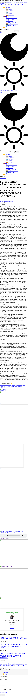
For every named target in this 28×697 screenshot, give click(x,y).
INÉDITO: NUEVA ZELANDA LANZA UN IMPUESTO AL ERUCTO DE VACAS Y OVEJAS (13, 638)
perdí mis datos (3, 692)
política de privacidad (11, 2)
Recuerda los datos (6, 689)
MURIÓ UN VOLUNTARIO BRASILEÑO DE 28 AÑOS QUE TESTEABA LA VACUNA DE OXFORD (13, 646)
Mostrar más (10, 29)
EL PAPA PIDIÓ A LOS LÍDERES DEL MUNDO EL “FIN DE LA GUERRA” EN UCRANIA (13, 664)
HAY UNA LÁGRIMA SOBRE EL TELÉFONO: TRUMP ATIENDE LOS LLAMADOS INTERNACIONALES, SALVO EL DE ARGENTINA (13, 656)
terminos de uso (23, 2)
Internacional (3, 178)
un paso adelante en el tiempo (7, 201)
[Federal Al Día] (12, 5)
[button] (2, 3)
